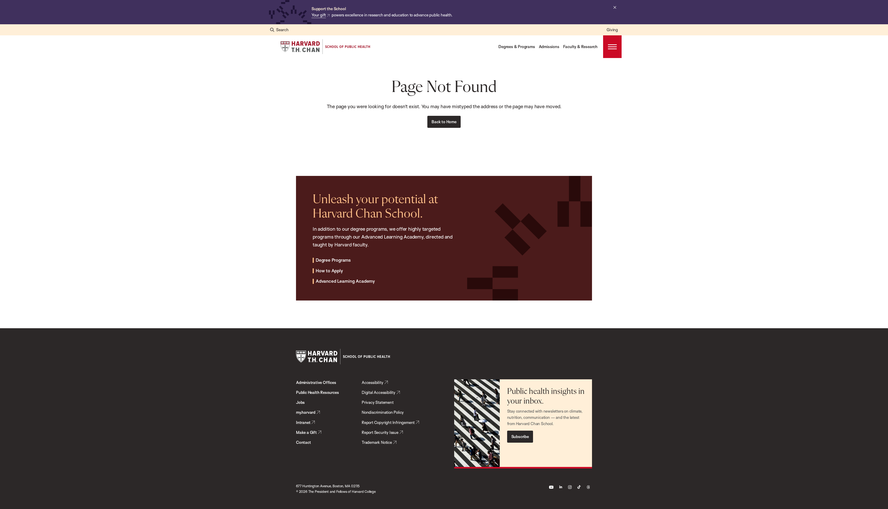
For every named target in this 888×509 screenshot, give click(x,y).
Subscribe (520, 436)
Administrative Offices (316, 382)
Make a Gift (306, 432)
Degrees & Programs (516, 46)
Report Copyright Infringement (388, 422)
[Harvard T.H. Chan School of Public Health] (343, 357)
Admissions (549, 46)
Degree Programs (333, 260)
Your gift (318, 14)
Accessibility (372, 382)
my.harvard (305, 412)
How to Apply (329, 270)
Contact (303, 442)
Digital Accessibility (378, 392)
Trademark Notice (377, 442)
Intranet (303, 422)
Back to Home (444, 121)
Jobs (300, 402)
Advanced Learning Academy (345, 281)
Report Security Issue (380, 432)
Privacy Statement (378, 402)
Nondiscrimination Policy (383, 412)
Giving (612, 29)
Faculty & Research (580, 46)
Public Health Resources (317, 392)
